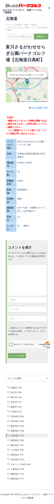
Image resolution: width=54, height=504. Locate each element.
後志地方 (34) (17, 426)
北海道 (26, 25)
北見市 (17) (16, 402)
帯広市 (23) (16, 397)
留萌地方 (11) (17, 454)
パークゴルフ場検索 (13, 25)
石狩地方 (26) (17, 421)
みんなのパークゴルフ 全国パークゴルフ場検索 (22, 11)
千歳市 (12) (16, 411)
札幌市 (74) (16, 387)
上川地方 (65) (17, 450)
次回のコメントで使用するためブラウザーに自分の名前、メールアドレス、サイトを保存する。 (27, 331)
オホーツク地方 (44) (21, 464)
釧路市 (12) (16, 406)
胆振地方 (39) (17, 430)
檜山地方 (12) (17, 445)
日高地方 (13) (17, 435)
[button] (27, 82)
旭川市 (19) (16, 392)
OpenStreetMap (33, 101)
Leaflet (23, 101)
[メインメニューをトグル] (49, 8)
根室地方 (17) (17, 478)
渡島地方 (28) (17, 440)
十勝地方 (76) (17, 469)
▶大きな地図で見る (38, 107)
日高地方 (34, 25)
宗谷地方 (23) (17, 459)
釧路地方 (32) (17, 474)
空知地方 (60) (17, 416)
